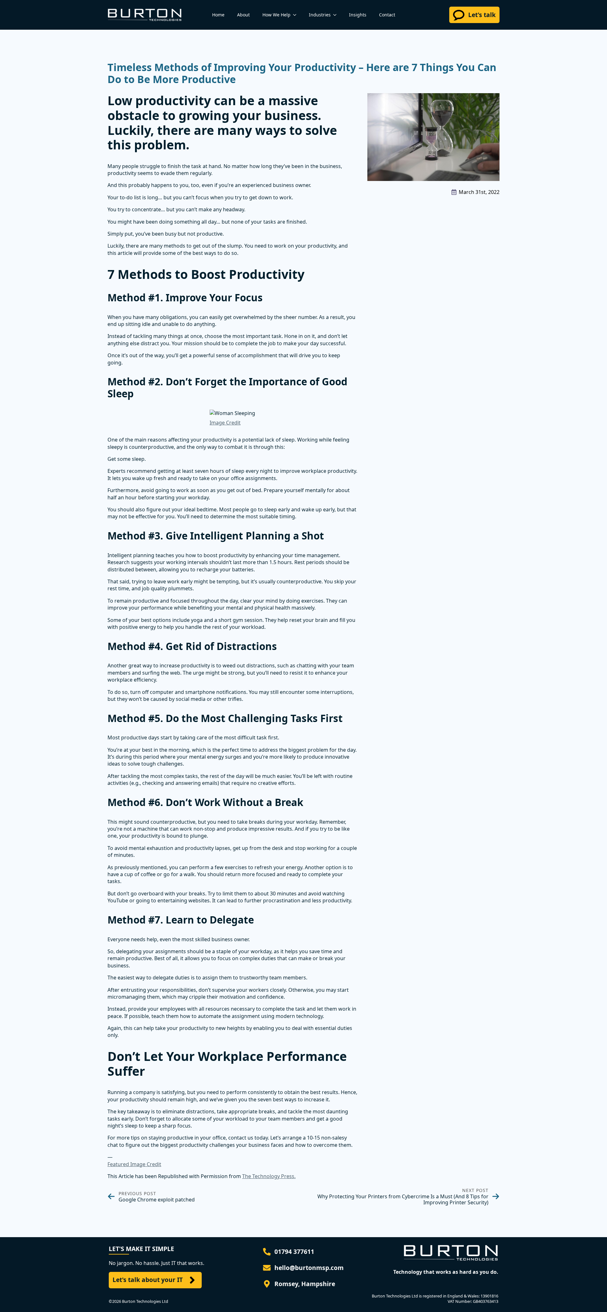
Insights (357, 15)
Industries (320, 15)
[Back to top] (593, 1298)
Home (218, 15)
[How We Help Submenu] (297, 14)
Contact (387, 15)
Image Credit (225, 422)
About (243, 15)
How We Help (276, 15)
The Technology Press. (269, 1176)
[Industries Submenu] (337, 14)
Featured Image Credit (134, 1164)
